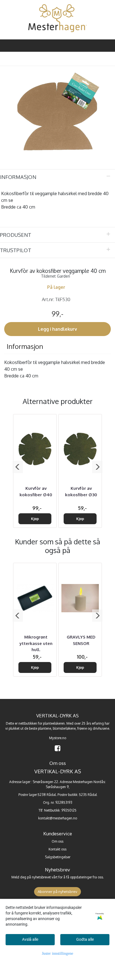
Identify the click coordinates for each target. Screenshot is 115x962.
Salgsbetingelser (57, 857)
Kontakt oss (57, 849)
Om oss (57, 841)
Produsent (15, 234)
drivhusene (101, 728)
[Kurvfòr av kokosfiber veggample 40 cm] (57, 110)
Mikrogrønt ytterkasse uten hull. (36, 643)
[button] (18, 467)
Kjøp (35, 518)
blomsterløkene (64, 728)
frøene (82, 728)
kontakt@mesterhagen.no (57, 818)
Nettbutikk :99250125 (60, 810)
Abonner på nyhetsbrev (57, 891)
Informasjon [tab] (25, 346)
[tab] (57, 177)
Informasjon (18, 177)
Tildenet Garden (55, 276)
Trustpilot (15, 250)
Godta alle (85, 939)
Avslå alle (30, 939)
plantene (44, 728)
